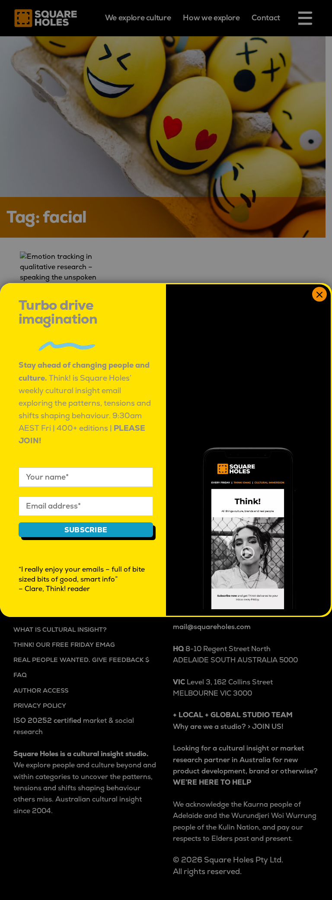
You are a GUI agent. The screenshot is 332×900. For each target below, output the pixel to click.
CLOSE (319, 294)
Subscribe (86, 530)
